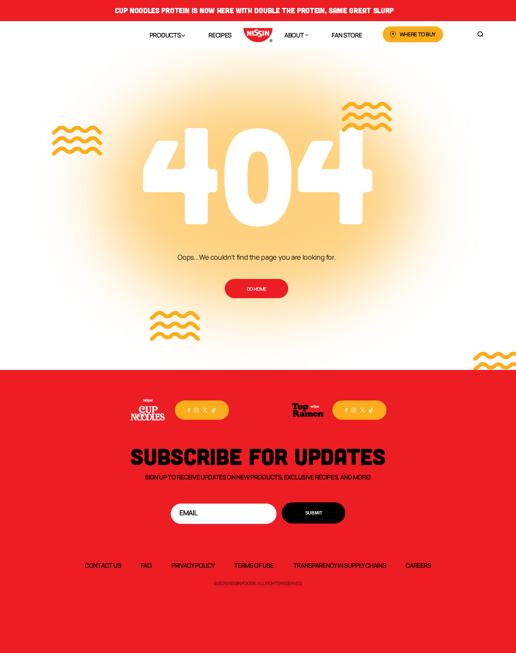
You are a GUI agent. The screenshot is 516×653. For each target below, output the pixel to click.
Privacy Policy (193, 565)
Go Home (256, 289)
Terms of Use (253, 565)
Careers (418, 565)
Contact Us (103, 565)
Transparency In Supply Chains (340, 565)
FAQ (146, 565)
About (294, 35)
